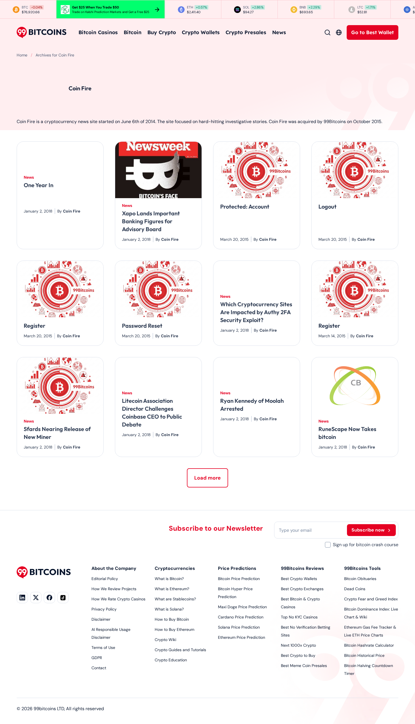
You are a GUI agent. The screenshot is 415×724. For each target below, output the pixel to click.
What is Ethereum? (172, 588)
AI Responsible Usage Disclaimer (110, 633)
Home (22, 55)
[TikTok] (63, 597)
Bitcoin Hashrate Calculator (369, 645)
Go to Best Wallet (372, 32)
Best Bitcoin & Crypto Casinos (300, 602)
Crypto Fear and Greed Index (371, 598)
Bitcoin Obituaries (360, 578)
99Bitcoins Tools (362, 568)
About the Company (113, 568)
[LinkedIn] (22, 597)
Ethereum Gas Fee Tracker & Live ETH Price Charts (370, 631)
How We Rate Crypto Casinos (118, 598)
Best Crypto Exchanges (302, 588)
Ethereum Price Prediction (241, 637)
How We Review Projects (113, 588)
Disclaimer (100, 619)
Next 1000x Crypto (298, 645)
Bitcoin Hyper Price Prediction (235, 592)
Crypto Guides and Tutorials (180, 649)
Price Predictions (237, 568)
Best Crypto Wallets (299, 578)
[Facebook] (49, 597)
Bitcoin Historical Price (364, 655)
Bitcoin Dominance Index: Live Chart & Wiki (371, 613)
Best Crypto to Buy (298, 655)
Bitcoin (132, 32)
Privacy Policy (104, 609)
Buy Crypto (161, 32)
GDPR (96, 657)
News (279, 32)
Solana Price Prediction (239, 627)
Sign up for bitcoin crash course (365, 545)
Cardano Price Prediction (240, 617)
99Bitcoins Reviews (302, 568)
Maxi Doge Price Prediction (242, 606)
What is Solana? (169, 609)
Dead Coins (354, 588)
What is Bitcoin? (169, 578)
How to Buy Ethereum (174, 629)
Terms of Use (103, 647)
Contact (98, 667)
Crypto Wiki (165, 639)
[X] (36, 597)
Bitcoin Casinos (98, 32)
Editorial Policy (104, 578)
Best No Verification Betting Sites (305, 631)
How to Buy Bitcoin (172, 619)
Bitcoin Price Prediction (239, 578)
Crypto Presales (246, 32)
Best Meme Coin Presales (304, 665)
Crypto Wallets (201, 32)
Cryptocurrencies (175, 568)
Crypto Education (171, 659)
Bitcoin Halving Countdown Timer (368, 669)
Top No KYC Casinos (299, 617)
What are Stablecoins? (175, 598)
